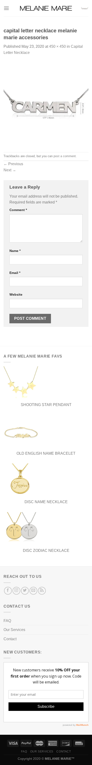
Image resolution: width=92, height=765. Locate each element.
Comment (18, 210)
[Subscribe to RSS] (42, 591)
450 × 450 (57, 46)
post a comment (65, 156)
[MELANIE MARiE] (46, 8)
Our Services (14, 630)
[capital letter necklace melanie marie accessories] (46, 104)
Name (15, 251)
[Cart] (84, 8)
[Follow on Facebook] (8, 591)
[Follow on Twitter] (25, 591)
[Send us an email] (33, 591)
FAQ (7, 621)
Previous (13, 164)
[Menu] (6, 8)
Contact (10, 639)
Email (14, 273)
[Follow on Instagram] (16, 591)
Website (15, 294)
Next (10, 170)
